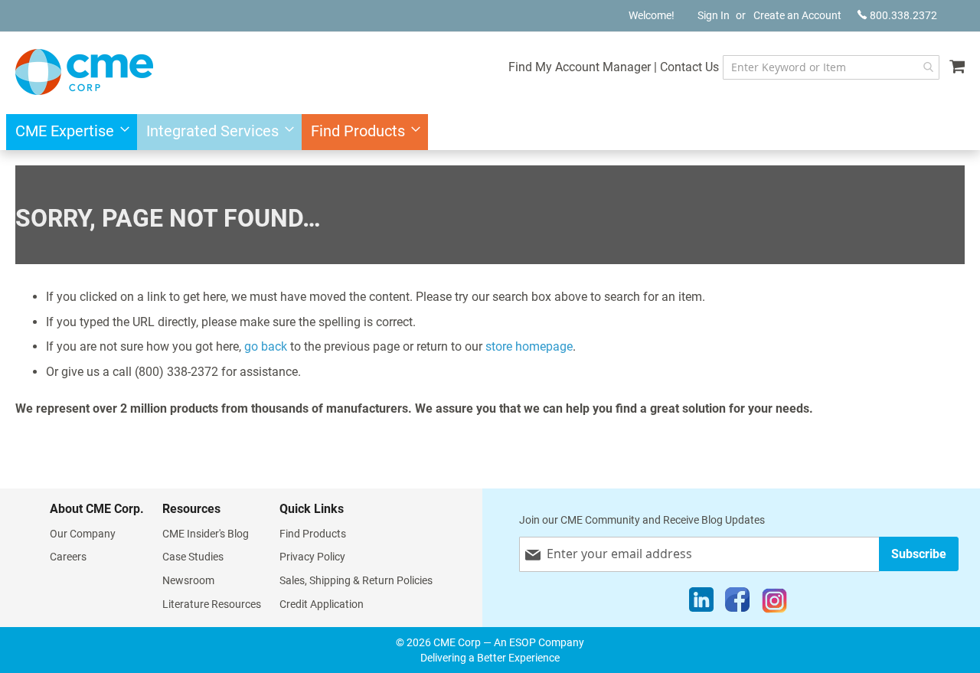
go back (265, 346)
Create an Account (797, 15)
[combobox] (831, 67)
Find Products (312, 534)
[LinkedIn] (701, 603)
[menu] (490, 132)
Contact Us (689, 67)
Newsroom (188, 580)
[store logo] (84, 72)
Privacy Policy (312, 556)
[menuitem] (67, 132)
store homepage (529, 346)
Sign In (713, 15)
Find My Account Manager (579, 67)
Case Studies (193, 556)
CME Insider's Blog (205, 534)
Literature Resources (211, 604)
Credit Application (321, 604)
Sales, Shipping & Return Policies (356, 580)
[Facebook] (737, 603)
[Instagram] (774, 603)
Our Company (83, 534)
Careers (68, 556)
